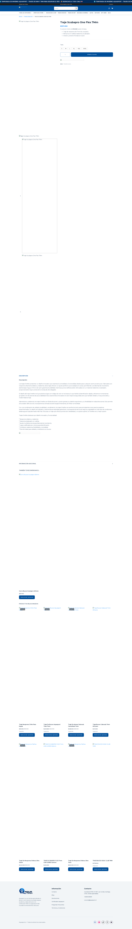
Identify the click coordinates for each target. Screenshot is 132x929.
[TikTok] (103, 922)
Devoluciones (55, 898)
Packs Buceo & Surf (51, 12)
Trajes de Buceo (62, 12)
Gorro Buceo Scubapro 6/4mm (28, 591)
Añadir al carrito (92, 54)
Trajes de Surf (72, 12)
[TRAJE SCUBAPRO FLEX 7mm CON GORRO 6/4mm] (54, 800)
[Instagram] (99, 922)
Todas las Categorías (25, 12)
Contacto (111, 4)
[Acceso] (109, 8)
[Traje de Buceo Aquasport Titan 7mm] (54, 664)
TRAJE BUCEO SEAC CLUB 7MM (103, 860)
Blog (109, 12)
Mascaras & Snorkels (82, 12)
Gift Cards (104, 12)
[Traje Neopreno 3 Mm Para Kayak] (29, 664)
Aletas (91, 12)
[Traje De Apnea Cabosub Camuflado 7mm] (78, 664)
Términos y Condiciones (58, 908)
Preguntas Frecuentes (58, 904)
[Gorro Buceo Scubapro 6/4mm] (29, 531)
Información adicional (27, 463)
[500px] (107, 922)
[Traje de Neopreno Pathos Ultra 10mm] (29, 800)
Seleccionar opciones (27, 597)
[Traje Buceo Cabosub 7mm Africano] (103, 664)
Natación (97, 12)
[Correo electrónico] (111, 922)
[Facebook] (95, 922)
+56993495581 (88, 897)
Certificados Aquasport (58, 901)
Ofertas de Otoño (38, 12)
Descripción (23, 376)
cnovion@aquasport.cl (90, 900)
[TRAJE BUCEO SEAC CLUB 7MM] (103, 800)
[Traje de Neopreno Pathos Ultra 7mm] (78, 800)
